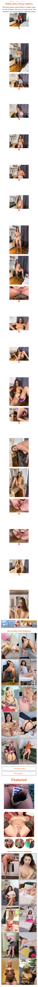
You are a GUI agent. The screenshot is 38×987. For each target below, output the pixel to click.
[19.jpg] (19, 574)
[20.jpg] (19, 605)
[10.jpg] (19, 301)
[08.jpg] (19, 240)
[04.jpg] (19, 119)
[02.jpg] (19, 58)
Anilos (17, 1)
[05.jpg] (19, 149)
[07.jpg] (19, 210)
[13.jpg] (19, 392)
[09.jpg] (19, 271)
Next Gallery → (19, 773)
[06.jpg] (19, 180)
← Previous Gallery (19, 768)
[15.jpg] (19, 453)
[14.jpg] (19, 423)
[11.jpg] (19, 332)
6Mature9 (11, 1)
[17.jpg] (19, 514)
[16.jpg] (19, 483)
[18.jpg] (19, 544)
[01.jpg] (19, 28)
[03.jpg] (19, 89)
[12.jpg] (19, 362)
